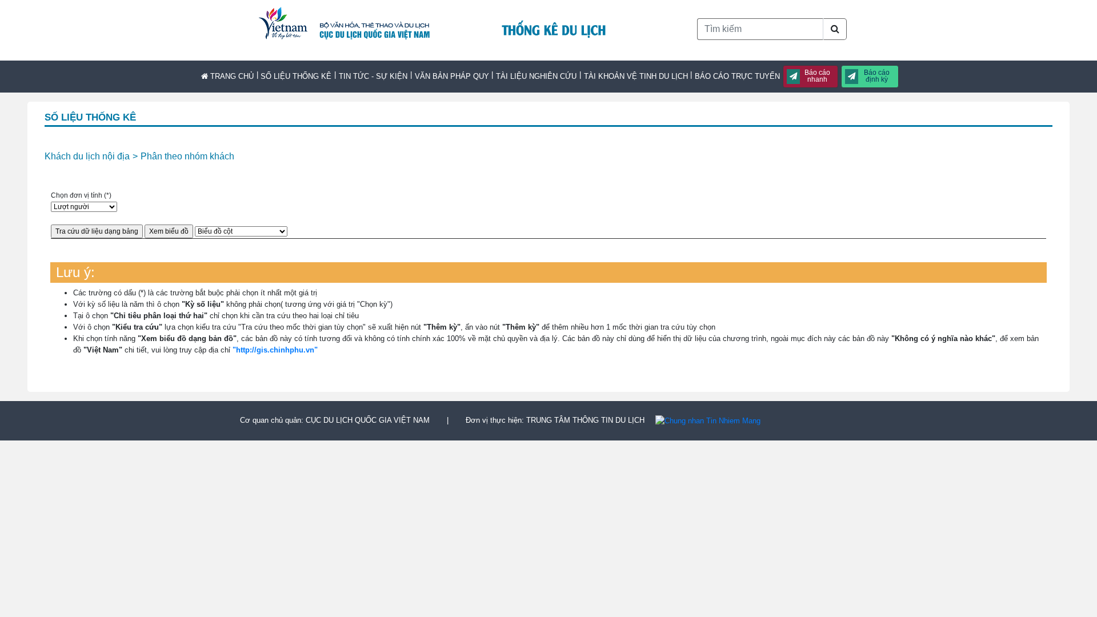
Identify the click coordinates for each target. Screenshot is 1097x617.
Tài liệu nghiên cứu (536, 76)
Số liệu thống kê (296, 76)
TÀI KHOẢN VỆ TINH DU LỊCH (636, 76)
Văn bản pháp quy (452, 76)
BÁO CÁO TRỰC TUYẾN (737, 76)
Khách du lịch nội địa (87, 156)
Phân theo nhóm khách (187, 156)
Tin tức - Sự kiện (373, 76)
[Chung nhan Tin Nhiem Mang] (707, 420)
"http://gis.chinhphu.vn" (275, 350)
